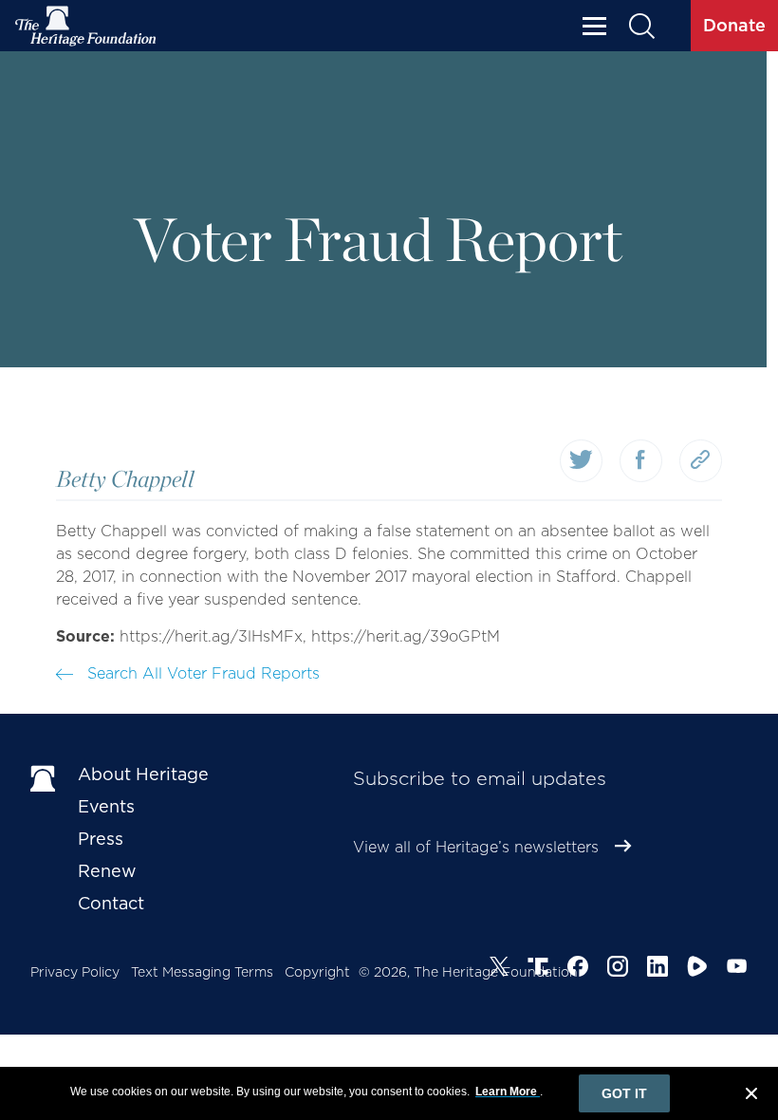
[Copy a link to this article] (700, 460)
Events (106, 806)
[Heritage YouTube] (737, 969)
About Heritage (143, 774)
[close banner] (751, 1096)
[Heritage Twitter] (499, 969)
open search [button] (641, 26)
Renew (107, 871)
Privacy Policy (75, 972)
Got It (624, 1093)
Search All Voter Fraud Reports (201, 673)
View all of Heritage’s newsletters (476, 847)
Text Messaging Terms (202, 972)
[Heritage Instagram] (617, 969)
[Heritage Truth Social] (538, 969)
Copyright (317, 972)
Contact (111, 903)
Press (100, 839)
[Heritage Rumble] (697, 969)
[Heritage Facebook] (577, 969)
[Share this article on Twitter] (581, 460)
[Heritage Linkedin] (657, 969)
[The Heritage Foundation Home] (86, 26)
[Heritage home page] (44, 778)
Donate (734, 25)
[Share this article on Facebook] (641, 460)
